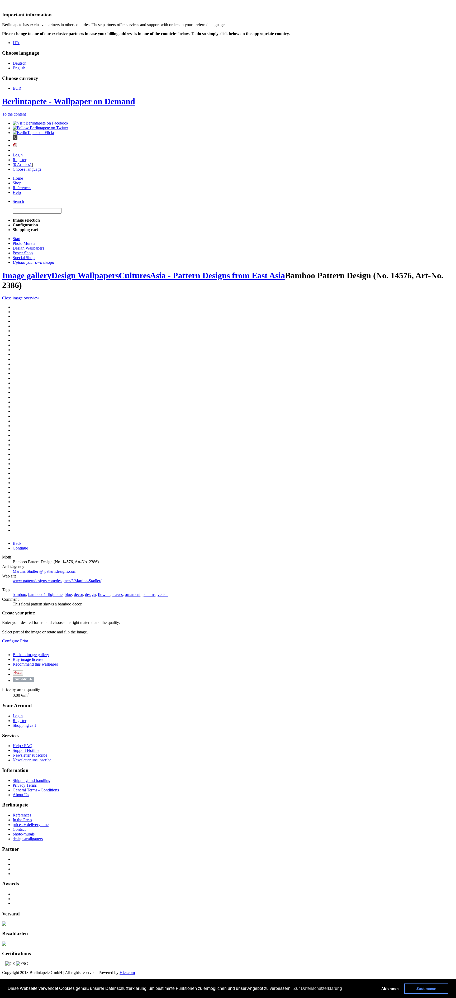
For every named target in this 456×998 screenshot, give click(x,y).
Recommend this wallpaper (35, 664)
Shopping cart (24, 725)
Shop (17, 183)
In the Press (22, 820)
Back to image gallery (31, 654)
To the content (14, 114)
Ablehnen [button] (390, 988)
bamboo (19, 594)
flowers (104, 594)
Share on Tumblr (23, 679)
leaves (117, 594)
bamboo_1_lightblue (45, 594)
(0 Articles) (22, 164)
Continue (20, 548)
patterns (148, 594)
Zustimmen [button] (426, 988)
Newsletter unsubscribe (32, 760)
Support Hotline (26, 750)
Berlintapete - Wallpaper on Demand (68, 101)
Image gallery (26, 275)
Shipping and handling (31, 780)
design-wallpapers (28, 839)
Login (18, 155)
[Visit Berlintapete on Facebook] (40, 123)
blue (68, 594)
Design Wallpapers (85, 275)
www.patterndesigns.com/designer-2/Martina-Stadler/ (57, 581)
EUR (17, 88)
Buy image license (28, 659)
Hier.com (127, 972)
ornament (132, 594)
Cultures (134, 275)
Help (17, 192)
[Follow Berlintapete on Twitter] (40, 128)
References (22, 187)
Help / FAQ (22, 745)
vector (163, 594)
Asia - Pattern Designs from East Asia (217, 275)
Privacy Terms (25, 785)
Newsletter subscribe (30, 755)
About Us (21, 794)
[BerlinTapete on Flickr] (33, 132)
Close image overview (20, 298)
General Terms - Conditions (36, 790)
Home (18, 178)
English (19, 68)
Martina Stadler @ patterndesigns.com (44, 571)
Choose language (27, 169)
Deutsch (19, 63)
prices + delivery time (31, 824)
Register (19, 159)
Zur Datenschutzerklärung (317, 988)
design (90, 594)
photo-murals (24, 834)
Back (17, 543)
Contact (19, 829)
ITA (16, 42)
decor (78, 594)
